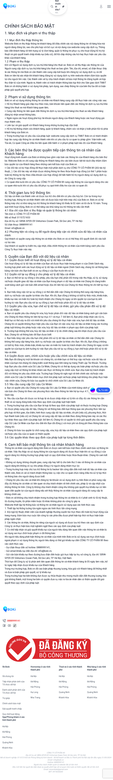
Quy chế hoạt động (11, 714)
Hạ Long (34, 692)
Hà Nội (33, 676)
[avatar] (101, 6)
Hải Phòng (35, 687)
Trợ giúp (6, 698)
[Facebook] (4, 625)
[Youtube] (9, 625)
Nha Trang (35, 697)
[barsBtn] (109, 6)
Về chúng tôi (8, 676)
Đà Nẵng (34, 681)
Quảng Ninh (64, 692)
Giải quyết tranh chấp (12, 709)
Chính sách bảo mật (11, 703)
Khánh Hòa (64, 697)
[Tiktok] (14, 625)
